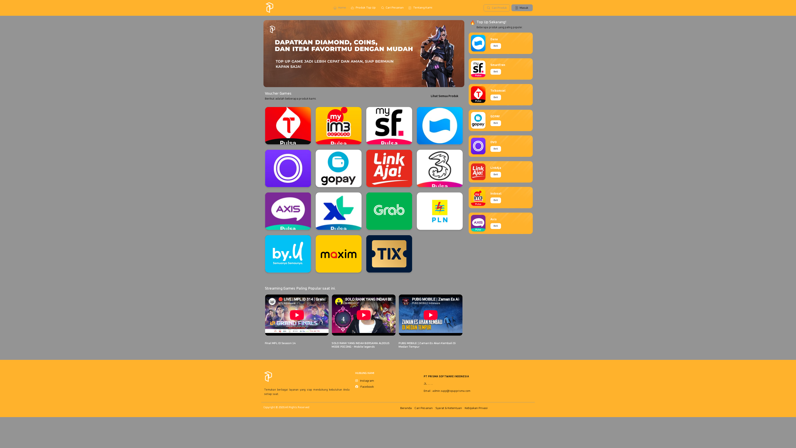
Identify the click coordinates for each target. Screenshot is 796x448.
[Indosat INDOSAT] (338, 126)
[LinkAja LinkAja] (389, 168)
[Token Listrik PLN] (440, 211)
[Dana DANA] (440, 126)
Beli (496, 46)
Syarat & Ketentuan (449, 408)
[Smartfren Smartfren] (389, 126)
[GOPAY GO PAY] (338, 168)
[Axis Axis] (288, 211)
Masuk (524, 7)
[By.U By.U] (288, 254)
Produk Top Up (366, 7)
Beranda (406, 408)
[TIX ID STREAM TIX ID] (389, 254)
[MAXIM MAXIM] (338, 254)
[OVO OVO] (288, 168)
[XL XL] (338, 211)
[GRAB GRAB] (389, 211)
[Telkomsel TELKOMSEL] (288, 126)
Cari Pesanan (395, 7)
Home (342, 7)
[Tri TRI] (440, 168)
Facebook (367, 386)
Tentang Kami (422, 7)
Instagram (367, 380)
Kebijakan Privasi (476, 408)
